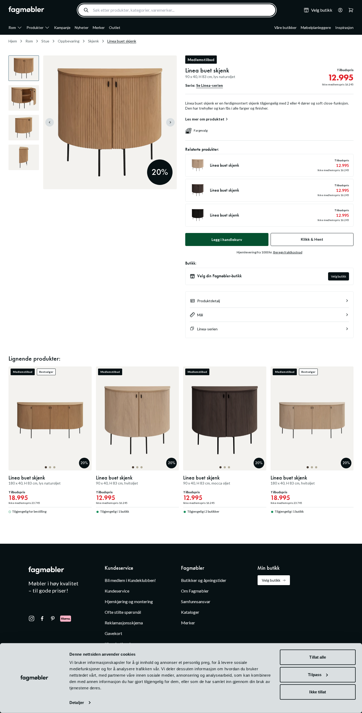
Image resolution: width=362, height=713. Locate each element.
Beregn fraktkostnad (287, 252)
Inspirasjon (344, 27)
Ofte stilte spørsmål (123, 612)
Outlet (114, 27)
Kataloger (190, 612)
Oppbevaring (69, 41)
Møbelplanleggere (316, 27)
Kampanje (62, 27)
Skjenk (93, 41)
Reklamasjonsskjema (124, 622)
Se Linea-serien (209, 85)
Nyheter (82, 27)
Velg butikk (338, 276)
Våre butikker (285, 27)
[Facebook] (42, 618)
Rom (12, 27)
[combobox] (176, 10)
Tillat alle (317, 657)
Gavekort (113, 633)
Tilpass (314, 674)
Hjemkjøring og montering (129, 601)
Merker (99, 27)
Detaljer (76, 702)
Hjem (12, 41)
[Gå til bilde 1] (46, 467)
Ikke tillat (317, 692)
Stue (45, 41)
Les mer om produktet (204, 119)
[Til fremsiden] (26, 10)
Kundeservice (117, 590)
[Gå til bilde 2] (50, 467)
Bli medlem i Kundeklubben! (130, 580)
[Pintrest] (53, 618)
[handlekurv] (338, 10)
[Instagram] (31, 618)
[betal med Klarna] (65, 618)
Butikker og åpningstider (203, 580)
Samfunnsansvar (195, 601)
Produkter (35, 27)
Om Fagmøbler (195, 590)
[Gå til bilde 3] (54, 467)
